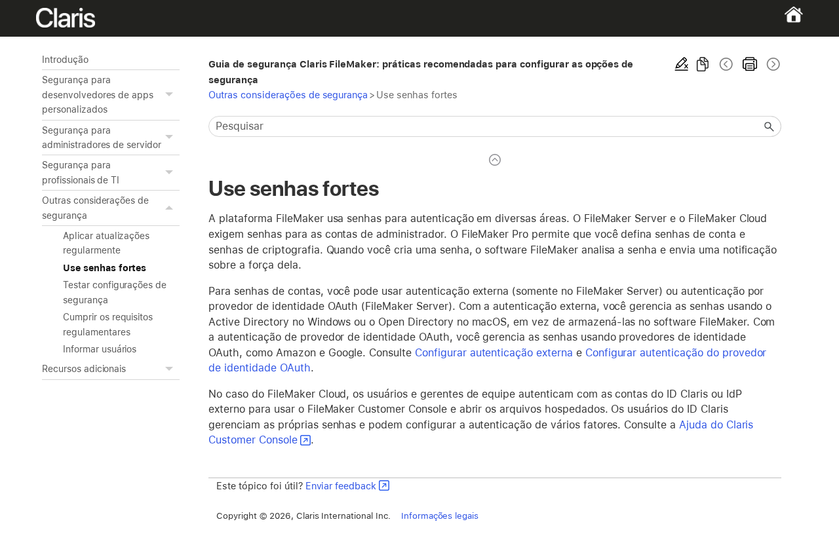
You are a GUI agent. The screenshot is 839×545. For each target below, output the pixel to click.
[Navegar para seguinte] (772, 64)
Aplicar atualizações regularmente (106, 243)
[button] (170, 94)
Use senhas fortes (104, 268)
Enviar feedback (340, 485)
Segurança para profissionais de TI (80, 172)
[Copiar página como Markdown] (703, 64)
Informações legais (439, 515)
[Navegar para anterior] (726, 64)
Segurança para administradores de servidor (101, 137)
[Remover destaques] (682, 64)
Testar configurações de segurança (114, 292)
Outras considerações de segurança (95, 207)
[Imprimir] (750, 64)
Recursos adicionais (84, 369)
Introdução (65, 59)
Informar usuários (99, 349)
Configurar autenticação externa (494, 353)
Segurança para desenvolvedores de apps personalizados (97, 95)
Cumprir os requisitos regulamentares (108, 324)
